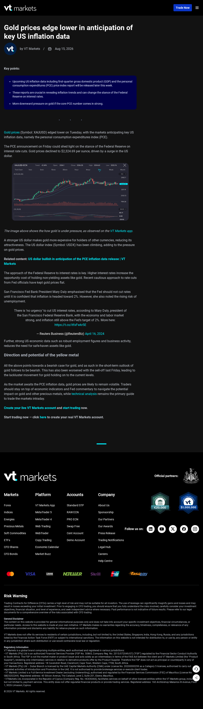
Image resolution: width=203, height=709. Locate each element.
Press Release (106, 533)
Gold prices (12, 132)
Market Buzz (43, 554)
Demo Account (76, 540)
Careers (103, 554)
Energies (9, 519)
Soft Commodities (15, 533)
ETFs (7, 540)
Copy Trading (43, 540)
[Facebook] (184, 529)
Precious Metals (14, 526)
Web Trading (43, 526)
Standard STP (75, 505)
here (43, 417)
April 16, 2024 (94, 334)
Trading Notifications (111, 540)
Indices (8, 512)
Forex (7, 505)
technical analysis (84, 394)
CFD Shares (11, 547)
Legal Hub (104, 547)
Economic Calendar (47, 547)
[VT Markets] (20, 8)
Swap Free (73, 526)
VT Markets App (45, 505)
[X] (173, 529)
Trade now (183, 7)
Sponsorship (106, 512)
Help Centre (105, 560)
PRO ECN (72, 519)
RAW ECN (73, 512)
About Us (103, 505)
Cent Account (75, 533)
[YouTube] (162, 529)
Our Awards (105, 526)
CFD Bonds (11, 554)
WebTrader (42, 533)
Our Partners (106, 519)
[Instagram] (195, 529)
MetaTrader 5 (43, 512)
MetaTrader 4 (43, 519)
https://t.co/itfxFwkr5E (70, 325)
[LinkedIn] (151, 529)
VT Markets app (121, 231)
